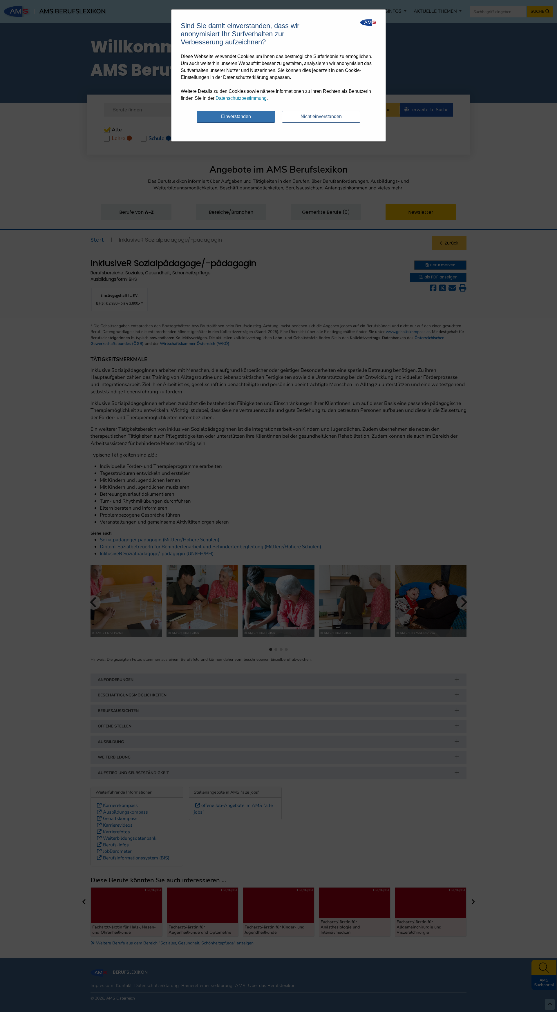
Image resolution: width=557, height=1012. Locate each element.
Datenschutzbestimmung (241, 98)
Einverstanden (236, 116)
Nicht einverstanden (321, 116)
